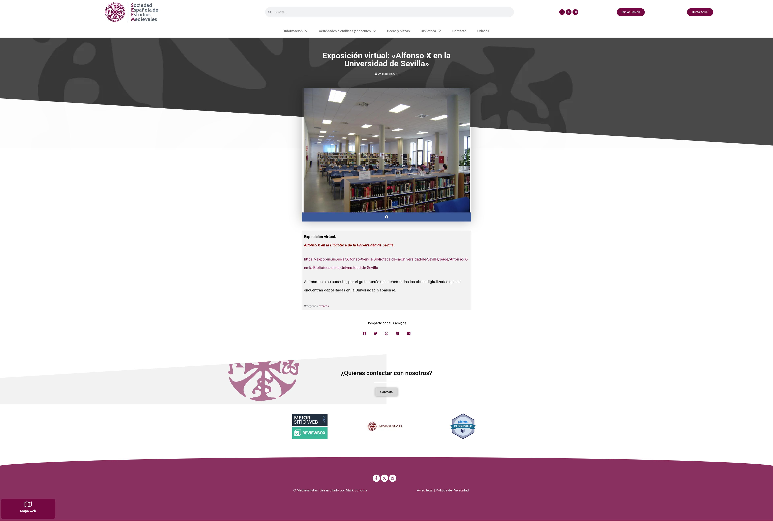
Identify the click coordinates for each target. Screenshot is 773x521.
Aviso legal (425, 490)
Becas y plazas (398, 31)
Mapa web (28, 511)
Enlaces (483, 31)
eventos (324, 306)
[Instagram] (575, 12)
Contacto (459, 31)
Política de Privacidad (452, 490)
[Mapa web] (28, 504)
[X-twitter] (568, 12)
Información (293, 31)
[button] (386, 217)
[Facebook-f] (562, 12)
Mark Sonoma (356, 490)
